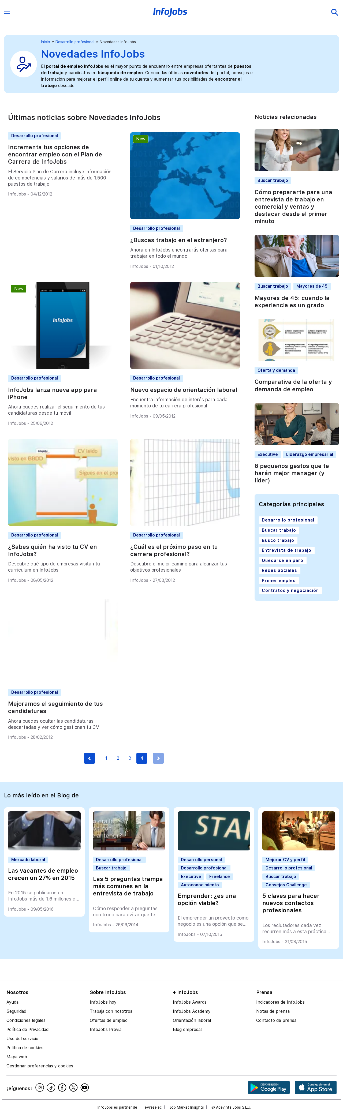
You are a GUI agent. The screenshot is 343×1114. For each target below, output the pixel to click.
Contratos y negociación (290, 590)
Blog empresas (188, 1029)
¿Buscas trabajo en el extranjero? (178, 240)
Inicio (45, 42)
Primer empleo (279, 580)
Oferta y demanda (276, 370)
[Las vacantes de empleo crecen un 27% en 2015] (44, 849)
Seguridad (16, 1011)
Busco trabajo (278, 540)
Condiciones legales (26, 1020)
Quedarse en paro (282, 560)
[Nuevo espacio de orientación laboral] (185, 367)
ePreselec (153, 1107)
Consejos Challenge (286, 884)
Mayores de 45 (311, 286)
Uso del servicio (22, 1038)
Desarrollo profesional (74, 42)
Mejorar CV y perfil (285, 859)
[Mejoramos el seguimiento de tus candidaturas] (63, 681)
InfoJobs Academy (192, 1011)
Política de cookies (24, 1047)
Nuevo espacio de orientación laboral (183, 389)
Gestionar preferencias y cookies (39, 1065)
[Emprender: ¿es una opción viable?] (214, 849)
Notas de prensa (273, 1011)
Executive (268, 454)
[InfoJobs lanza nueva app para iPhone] (63, 367)
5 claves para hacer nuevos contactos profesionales (291, 903)
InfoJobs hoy (103, 1002)
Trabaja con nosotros (111, 1011)
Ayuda (12, 1002)
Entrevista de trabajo (286, 550)
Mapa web (16, 1056)
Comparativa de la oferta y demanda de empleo (293, 385)
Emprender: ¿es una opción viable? (207, 899)
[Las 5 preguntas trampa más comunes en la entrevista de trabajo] (129, 849)
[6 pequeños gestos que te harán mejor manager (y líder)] (297, 443)
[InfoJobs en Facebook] (63, 1087)
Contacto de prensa (276, 1020)
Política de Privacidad (27, 1029)
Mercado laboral (28, 859)
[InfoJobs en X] (74, 1087)
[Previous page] (89, 758)
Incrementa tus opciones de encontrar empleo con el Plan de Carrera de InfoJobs (55, 154)
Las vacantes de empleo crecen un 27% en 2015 (43, 874)
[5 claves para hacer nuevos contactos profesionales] (298, 849)
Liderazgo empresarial (309, 454)
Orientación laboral (192, 1020)
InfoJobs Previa (105, 1029)
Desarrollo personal (201, 859)
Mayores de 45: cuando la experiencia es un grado (292, 301)
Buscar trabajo (273, 180)
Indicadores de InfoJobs (280, 1002)
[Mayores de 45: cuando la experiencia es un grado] (297, 275)
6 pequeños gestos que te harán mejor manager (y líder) (292, 473)
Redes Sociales (279, 570)
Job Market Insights (186, 1107)
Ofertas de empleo (109, 1020)
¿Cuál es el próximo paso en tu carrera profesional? (174, 550)
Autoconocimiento (200, 884)
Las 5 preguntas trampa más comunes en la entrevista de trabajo (128, 886)
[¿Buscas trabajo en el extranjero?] (185, 217)
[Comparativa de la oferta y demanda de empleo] (297, 359)
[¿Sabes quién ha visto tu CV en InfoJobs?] (63, 524)
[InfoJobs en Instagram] (40, 1087)
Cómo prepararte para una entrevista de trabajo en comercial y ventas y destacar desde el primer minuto (293, 207)
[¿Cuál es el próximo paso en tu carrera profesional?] (185, 524)
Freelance (219, 876)
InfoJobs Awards (190, 1002)
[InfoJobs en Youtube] (85, 1087)
